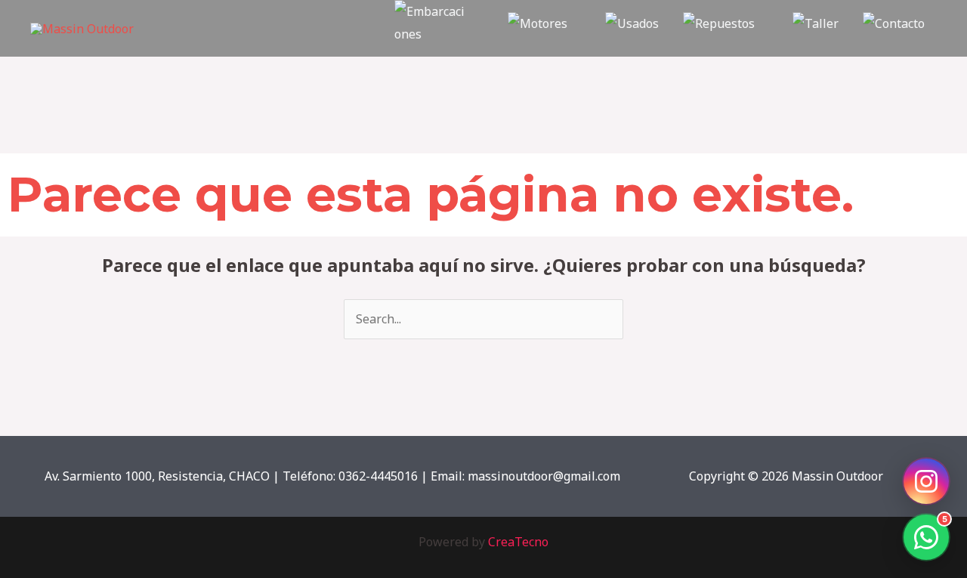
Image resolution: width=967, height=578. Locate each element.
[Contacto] (894, 28)
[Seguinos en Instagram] (926, 481)
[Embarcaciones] (439, 28)
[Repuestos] (725, 28)
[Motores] (544, 28)
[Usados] (632, 28)
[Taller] (815, 28)
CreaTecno (518, 541)
